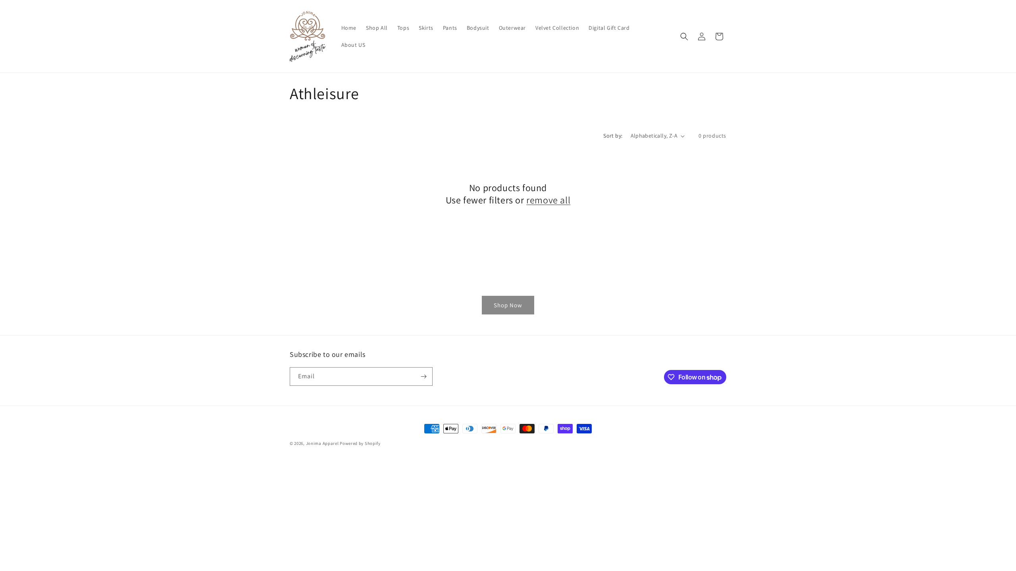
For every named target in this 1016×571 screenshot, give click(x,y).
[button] (684, 36)
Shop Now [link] (508, 305)
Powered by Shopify (360, 443)
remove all (548, 200)
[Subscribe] (423, 376)
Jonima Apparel (322, 443)
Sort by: (612, 135)
